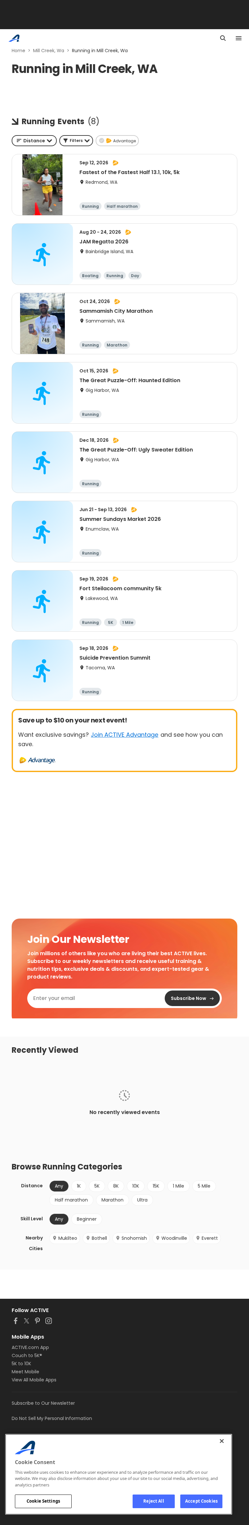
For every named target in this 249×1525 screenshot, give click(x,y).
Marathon (112, 1200)
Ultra (142, 1200)
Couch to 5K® (27, 1355)
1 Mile (178, 1186)
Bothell (99, 1238)
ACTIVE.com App (30, 1347)
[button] (76, 140)
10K (135, 1186)
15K (156, 1186)
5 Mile (204, 1186)
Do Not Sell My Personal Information (52, 1418)
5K (97, 1186)
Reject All (153, 1501)
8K (116, 1186)
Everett (210, 1238)
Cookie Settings (43, 1501)
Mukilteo (67, 1238)
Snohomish (134, 1238)
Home (18, 50)
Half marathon (71, 1200)
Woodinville (174, 1238)
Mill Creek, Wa (48, 50)
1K (79, 1186)
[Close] (222, 1441)
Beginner (87, 1219)
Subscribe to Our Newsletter (43, 1403)
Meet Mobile (25, 1371)
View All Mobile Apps (34, 1380)
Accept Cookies (201, 1501)
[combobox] (34, 140)
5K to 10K (21, 1363)
